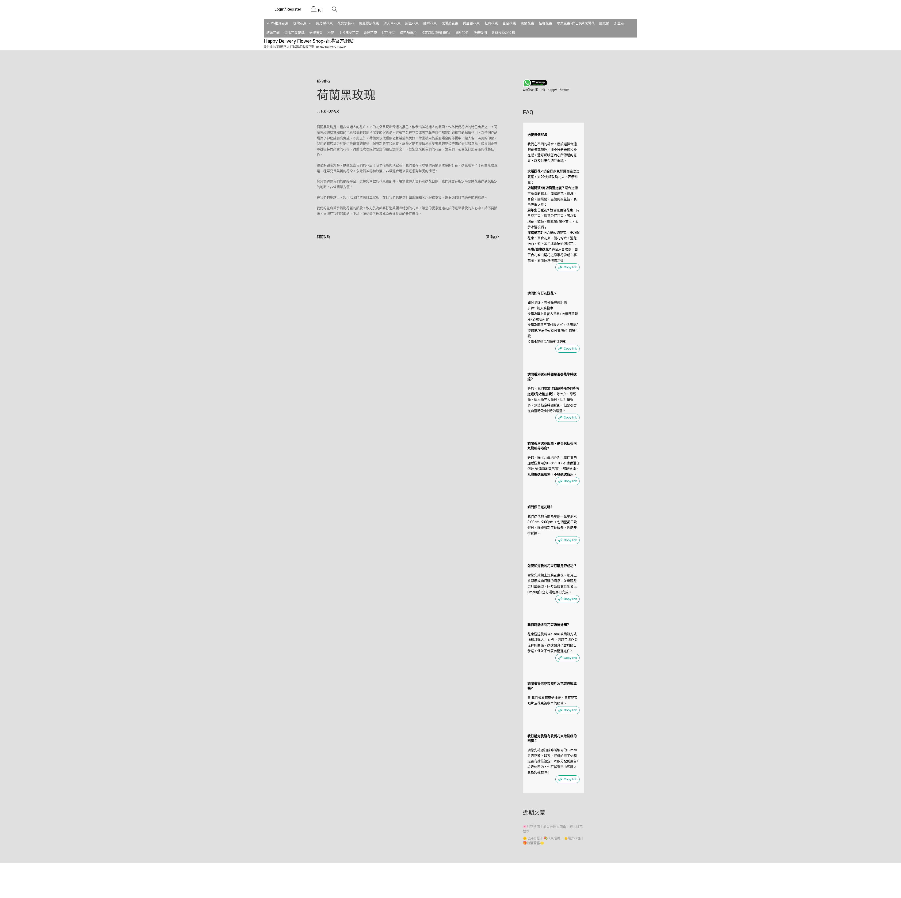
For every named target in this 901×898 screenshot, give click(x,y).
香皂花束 (370, 33)
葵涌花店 (492, 237)
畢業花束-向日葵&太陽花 (576, 23)
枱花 (330, 33)
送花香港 (323, 81)
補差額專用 (408, 33)
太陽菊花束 (450, 23)
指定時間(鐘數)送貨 (436, 33)
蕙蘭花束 (527, 23)
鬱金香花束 (471, 23)
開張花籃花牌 (294, 33)
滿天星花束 (392, 23)
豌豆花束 (412, 23)
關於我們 (462, 33)
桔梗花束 (545, 23)
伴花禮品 (388, 33)
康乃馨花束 (324, 23)
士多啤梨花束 (349, 33)
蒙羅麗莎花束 (369, 23)
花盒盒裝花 (345, 23)
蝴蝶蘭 (604, 23)
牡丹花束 (491, 23)
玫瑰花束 (299, 23)
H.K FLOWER (330, 111)
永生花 (619, 23)
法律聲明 (480, 33)
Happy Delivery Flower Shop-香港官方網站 (309, 41)
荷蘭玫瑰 (323, 237)
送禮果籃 (316, 33)
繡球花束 (430, 23)
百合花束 (509, 23)
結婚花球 (273, 33)
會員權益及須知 (503, 33)
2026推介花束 (277, 23)
